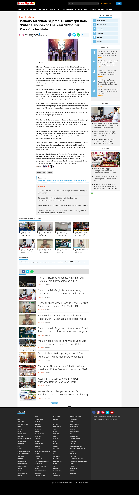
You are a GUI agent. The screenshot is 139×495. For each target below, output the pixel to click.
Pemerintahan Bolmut (42, 461)
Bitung (19, 429)
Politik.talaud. (22, 466)
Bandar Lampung (22, 424)
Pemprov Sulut (22, 463)
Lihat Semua (54, 403)
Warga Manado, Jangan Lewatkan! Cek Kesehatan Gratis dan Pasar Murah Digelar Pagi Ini (63, 394)
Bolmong (38, 429)
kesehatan (100, 29)
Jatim (54, 441)
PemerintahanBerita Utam (78, 461)
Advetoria (73, 419)
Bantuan (55, 424)
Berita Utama (41, 172)
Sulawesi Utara (68, 9)
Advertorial (39, 419)
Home (20, 9)
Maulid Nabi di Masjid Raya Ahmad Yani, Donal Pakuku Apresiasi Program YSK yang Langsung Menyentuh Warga (63, 331)
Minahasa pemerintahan (42, 451)
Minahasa (33, 9)
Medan (19, 449)
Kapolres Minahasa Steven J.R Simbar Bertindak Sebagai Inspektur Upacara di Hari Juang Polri (108, 63)
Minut (86, 9)
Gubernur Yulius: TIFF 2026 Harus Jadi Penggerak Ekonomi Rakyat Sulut (105, 179)
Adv (18, 419)
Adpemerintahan (75, 416)
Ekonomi (20, 436)
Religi (72, 466)
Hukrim (37, 439)
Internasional (22, 441)
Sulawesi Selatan (40, 471)
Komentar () (85, 35)
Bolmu (55, 429)
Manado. (55, 446)
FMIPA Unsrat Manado (24, 439)
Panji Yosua (56, 456)
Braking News (74, 431)
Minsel (72, 451)
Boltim (55, 431)
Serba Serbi (73, 468)
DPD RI (72, 434)
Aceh (36, 416)
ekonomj (38, 436)
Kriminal (55, 444)
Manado (52, 9)
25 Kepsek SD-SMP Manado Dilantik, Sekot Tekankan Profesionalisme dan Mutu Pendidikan (107, 72)
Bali (71, 421)
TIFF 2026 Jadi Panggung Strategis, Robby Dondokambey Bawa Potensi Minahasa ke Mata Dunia (105, 171)
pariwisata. (38, 458)
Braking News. (21, 434)
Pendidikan (78, 9)
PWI (54, 466)
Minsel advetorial (23, 453)
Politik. (72, 463)
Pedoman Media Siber (113, 416)
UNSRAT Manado (40, 476)
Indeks (26, 9)
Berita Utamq (74, 426)
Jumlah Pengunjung (111, 419)
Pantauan (101, 9)
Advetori (55, 419)
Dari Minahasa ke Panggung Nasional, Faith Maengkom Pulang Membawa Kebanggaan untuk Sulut (61, 356)
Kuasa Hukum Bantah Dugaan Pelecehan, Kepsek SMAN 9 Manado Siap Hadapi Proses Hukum (62, 318)
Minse (54, 451)
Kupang (72, 444)
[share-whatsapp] (78, 35)
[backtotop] (69, 408)
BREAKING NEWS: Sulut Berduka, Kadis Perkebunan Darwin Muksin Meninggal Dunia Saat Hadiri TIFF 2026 (105, 187)
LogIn (118, 3)
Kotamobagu (39, 444)
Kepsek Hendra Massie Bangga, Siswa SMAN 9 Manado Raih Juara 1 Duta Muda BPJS (63, 305)
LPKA (18, 446)
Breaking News (39, 434)
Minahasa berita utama (77, 449)
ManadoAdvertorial (76, 446)
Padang (37, 456)
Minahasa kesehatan (24, 451)
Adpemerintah (57, 416)
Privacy (95, 419)
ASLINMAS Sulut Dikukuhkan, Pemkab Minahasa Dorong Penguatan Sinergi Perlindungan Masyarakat (58, 382)
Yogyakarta (56, 476)
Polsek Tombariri (40, 466)
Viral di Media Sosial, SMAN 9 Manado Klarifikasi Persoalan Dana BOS (108, 92)
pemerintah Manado (76, 458)
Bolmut (72, 429)
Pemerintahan (43, 9)
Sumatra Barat (22, 473)
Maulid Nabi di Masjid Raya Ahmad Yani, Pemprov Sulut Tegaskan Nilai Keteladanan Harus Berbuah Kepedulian (61, 293)
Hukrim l (55, 439)
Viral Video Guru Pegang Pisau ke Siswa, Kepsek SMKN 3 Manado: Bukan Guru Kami (108, 82)
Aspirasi (99, 37)
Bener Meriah (74, 424)
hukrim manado (75, 439)
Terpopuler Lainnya (105, 99)
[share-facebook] (69, 35)
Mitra (54, 453)
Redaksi (95, 416)
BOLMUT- (20, 431)
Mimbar (37, 449)
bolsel (37, 431)
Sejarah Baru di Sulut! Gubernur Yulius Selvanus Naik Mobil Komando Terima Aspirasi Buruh (63, 180)
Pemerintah (56, 458)
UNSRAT (19, 476)
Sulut (72, 471)
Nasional (73, 453)
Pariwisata (20, 458)
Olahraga (20, 456)
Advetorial (20, 421)
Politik (59, 9)
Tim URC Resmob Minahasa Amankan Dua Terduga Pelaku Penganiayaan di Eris (61, 279)
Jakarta (37, 441)
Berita (19, 426)
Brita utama (56, 434)
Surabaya (38, 473)
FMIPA (54, 436)
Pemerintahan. (57, 461)
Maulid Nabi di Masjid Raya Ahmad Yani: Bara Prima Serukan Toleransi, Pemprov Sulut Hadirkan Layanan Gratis (62, 344)
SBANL (37, 468)
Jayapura (73, 441)
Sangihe (20, 468)
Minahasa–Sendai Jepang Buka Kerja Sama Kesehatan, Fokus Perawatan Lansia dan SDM (62, 368)
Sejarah (109, 9)
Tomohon (93, 9)
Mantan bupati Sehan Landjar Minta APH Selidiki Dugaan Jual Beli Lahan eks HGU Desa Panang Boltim (108, 53)
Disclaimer (101, 419)
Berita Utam (39, 426)
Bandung (38, 424)
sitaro (19, 471)
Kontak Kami (102, 416)
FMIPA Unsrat (74, 436)
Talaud (55, 473)
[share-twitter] (74, 35)
